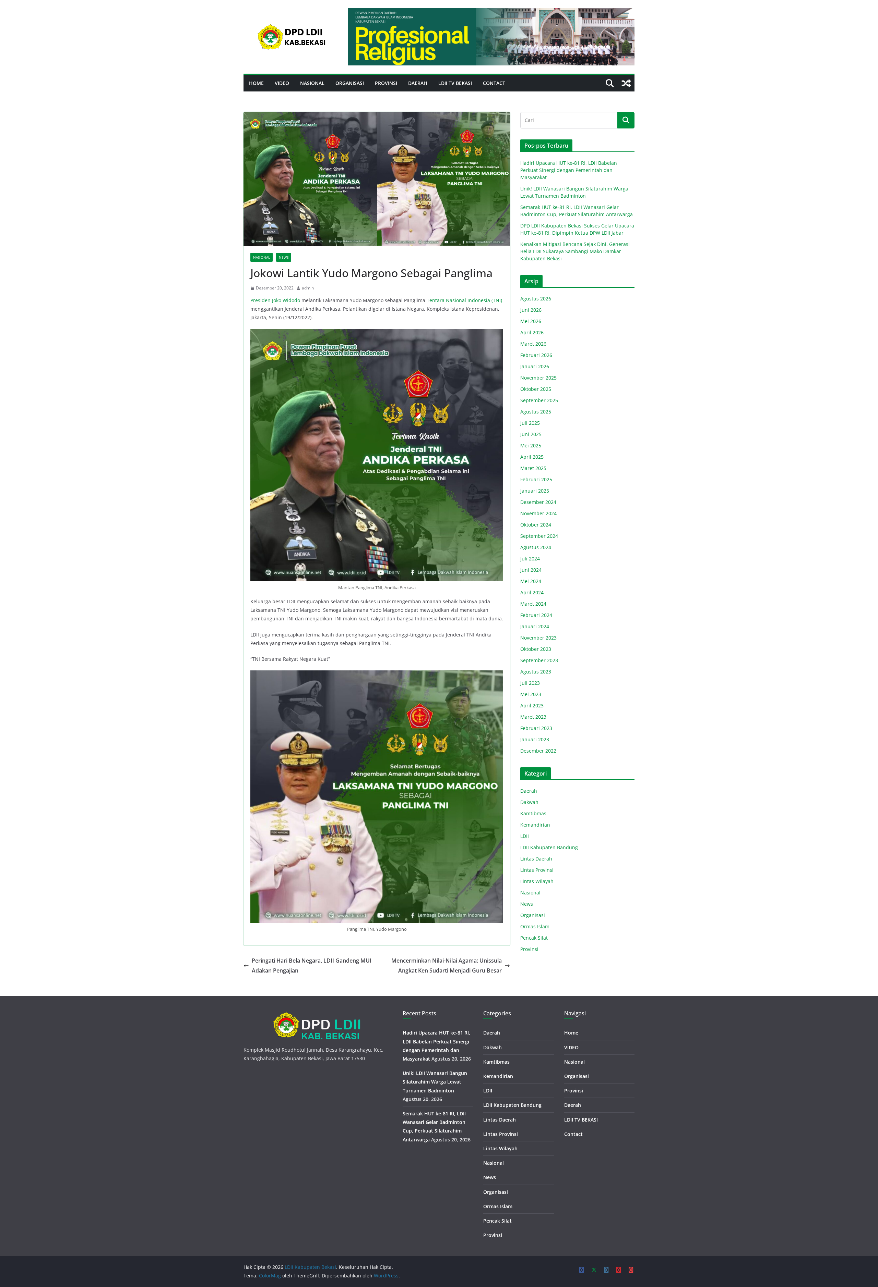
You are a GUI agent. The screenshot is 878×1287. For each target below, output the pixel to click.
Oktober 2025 (535, 389)
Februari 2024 (536, 615)
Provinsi (386, 83)
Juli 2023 (530, 683)
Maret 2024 (533, 604)
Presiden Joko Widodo (275, 300)
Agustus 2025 (535, 411)
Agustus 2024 (535, 547)
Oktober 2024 (535, 524)
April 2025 (532, 457)
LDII (524, 836)
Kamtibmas (533, 813)
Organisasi (349, 83)
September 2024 (539, 536)
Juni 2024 (531, 570)
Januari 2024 (534, 626)
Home (256, 83)
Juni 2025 (531, 434)
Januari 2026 (534, 366)
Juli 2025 (530, 423)
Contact (494, 83)
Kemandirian (535, 824)
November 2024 (538, 513)
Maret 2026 (533, 344)
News (283, 257)
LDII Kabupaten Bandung (549, 847)
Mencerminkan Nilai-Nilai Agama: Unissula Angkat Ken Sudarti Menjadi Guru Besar (446, 965)
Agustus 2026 (535, 298)
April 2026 (532, 332)
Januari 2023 (534, 739)
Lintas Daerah (536, 858)
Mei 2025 (530, 445)
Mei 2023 (530, 694)
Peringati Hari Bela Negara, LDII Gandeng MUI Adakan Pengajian (311, 965)
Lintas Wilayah (537, 881)
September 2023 (539, 660)
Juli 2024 (530, 558)
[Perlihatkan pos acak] (626, 83)
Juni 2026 (531, 310)
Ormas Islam (534, 926)
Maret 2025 (533, 468)
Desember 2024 (538, 502)
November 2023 (538, 637)
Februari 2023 (536, 728)
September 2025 (539, 400)
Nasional (312, 83)
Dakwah (529, 802)
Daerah (417, 83)
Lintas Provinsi (537, 870)
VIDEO (282, 83)
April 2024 (532, 592)
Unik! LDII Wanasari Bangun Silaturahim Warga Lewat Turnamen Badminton (435, 1081)
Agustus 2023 (535, 671)
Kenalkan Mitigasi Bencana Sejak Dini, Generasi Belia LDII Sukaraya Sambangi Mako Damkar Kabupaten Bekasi (575, 251)
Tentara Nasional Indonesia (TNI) (464, 300)
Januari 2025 (534, 490)
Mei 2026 (530, 321)
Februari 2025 (536, 479)
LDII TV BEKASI (455, 83)
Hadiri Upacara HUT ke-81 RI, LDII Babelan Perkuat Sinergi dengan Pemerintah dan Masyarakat (568, 170)
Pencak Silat (534, 938)
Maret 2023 (533, 717)
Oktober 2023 (535, 649)
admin (308, 288)
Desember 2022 (538, 750)
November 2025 (538, 377)
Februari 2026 (536, 355)
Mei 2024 (530, 581)
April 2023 (532, 705)
